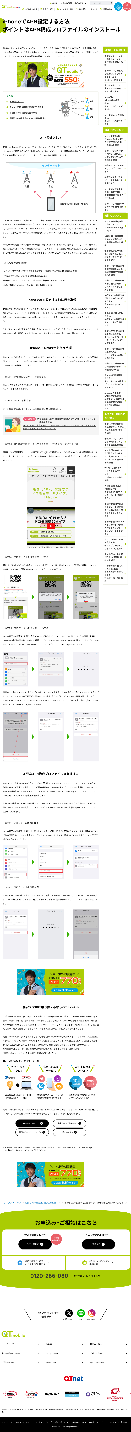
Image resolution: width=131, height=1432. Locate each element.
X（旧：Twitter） (69, 1319)
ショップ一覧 (52, 1353)
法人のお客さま (80, 3)
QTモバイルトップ (12, 1202)
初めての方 (51, 1362)
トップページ (8, 1344)
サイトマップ (7, 1422)
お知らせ (54, 3)
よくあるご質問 (66, 3)
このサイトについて (22, 1422)
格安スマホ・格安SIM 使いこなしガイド (42, 1202)
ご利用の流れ (96, 1353)
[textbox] (99, 3)
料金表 (49, 1344)
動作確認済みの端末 (11, 1353)
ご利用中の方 (118, 8)
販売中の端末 (96, 1344)
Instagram (91, 1319)
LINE (81, 1319)
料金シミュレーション (14, 1053)
